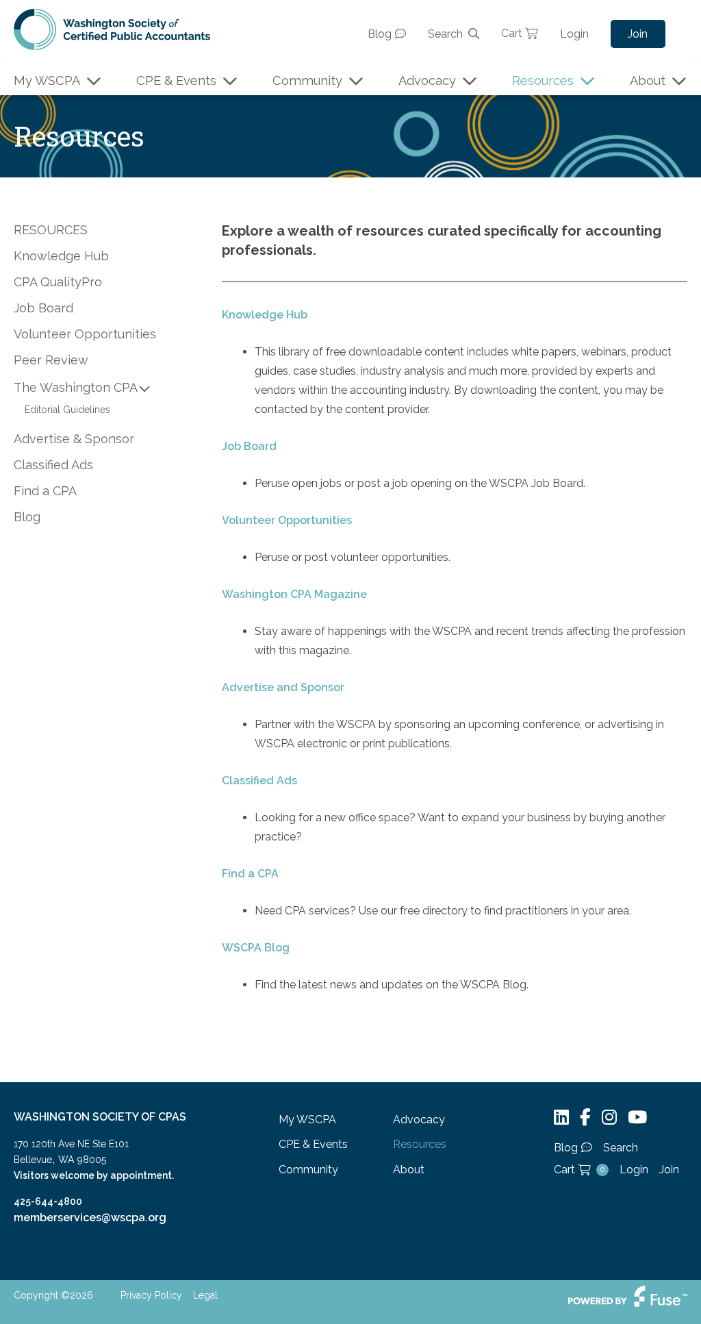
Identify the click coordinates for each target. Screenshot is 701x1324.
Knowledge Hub (264, 314)
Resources (543, 80)
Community (307, 80)
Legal (205, 1295)
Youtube (637, 1117)
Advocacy (427, 80)
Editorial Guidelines (67, 409)
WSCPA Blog (256, 947)
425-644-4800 (48, 1201)
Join (638, 33)
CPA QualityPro (58, 282)
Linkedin (561, 1117)
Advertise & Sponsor (74, 439)
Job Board (249, 446)
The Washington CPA (76, 387)
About (647, 80)
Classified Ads (259, 780)
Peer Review (51, 360)
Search (445, 33)
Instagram (609, 1117)
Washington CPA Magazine (294, 594)
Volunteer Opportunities (287, 520)
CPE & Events (176, 80)
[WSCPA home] (112, 28)
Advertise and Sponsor (283, 687)
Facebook (585, 1117)
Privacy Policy (151, 1295)
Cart (511, 33)
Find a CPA (250, 873)
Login (574, 33)
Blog (380, 33)
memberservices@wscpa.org (90, 1217)
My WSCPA (47, 80)
